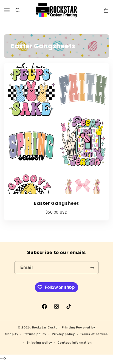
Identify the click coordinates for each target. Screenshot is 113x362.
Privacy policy (63, 334)
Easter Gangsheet (56, 203)
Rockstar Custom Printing (53, 327)
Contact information (75, 342)
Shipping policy (39, 342)
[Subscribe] (92, 267)
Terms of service (94, 334)
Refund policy (35, 334)
